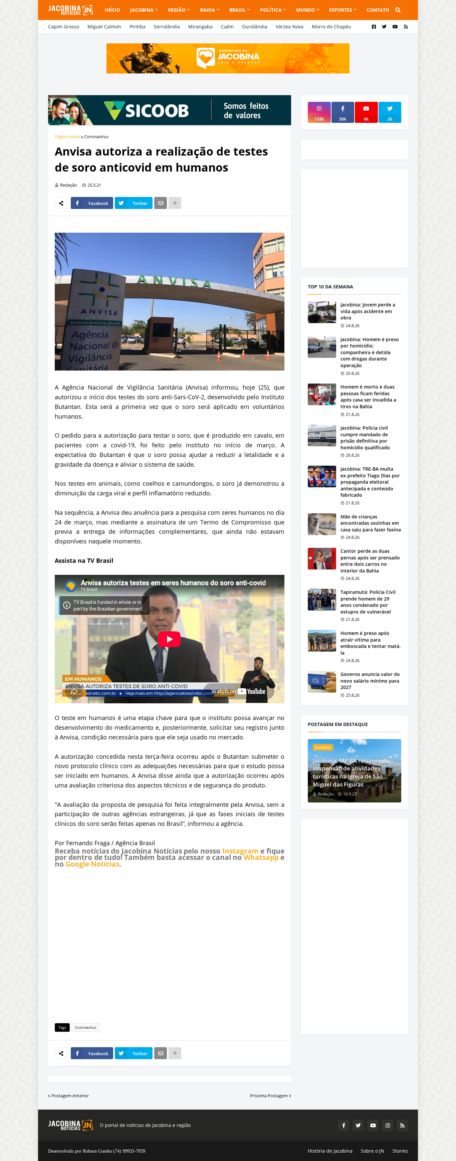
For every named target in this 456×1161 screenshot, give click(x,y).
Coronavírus (96, 137)
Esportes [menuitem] (340, 10)
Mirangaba (200, 26)
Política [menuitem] (271, 10)
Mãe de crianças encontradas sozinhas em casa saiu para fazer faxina (370, 523)
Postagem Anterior (70, 1096)
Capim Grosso (63, 26)
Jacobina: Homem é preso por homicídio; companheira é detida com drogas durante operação (369, 352)
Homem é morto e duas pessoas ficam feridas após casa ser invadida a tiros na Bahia (368, 397)
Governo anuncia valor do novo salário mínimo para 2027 (370, 680)
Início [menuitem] (112, 10)
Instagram (240, 851)
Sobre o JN (372, 1151)
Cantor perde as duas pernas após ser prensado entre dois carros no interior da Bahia (370, 561)
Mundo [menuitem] (305, 10)
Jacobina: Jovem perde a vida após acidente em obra (367, 311)
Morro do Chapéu (331, 26)
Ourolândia (254, 26)
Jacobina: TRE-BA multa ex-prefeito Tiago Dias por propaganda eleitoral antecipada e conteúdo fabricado (370, 482)
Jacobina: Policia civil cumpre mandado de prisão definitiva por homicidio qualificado (365, 438)
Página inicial (67, 137)
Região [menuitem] (177, 10)
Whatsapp (261, 857)
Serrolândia (167, 26)
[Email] (160, 203)
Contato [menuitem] (378, 10)
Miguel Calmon (104, 26)
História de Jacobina (330, 1151)
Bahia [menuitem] (207, 10)
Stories (400, 1151)
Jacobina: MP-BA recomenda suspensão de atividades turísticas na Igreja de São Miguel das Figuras (351, 772)
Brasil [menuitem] (237, 10)
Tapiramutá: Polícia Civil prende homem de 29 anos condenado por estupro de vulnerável (368, 602)
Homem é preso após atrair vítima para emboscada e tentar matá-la (370, 643)
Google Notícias (92, 864)
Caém (227, 26)
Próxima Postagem (269, 1096)
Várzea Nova (289, 26)
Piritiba (138, 26)
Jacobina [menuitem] (142, 10)
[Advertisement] (169, 944)
